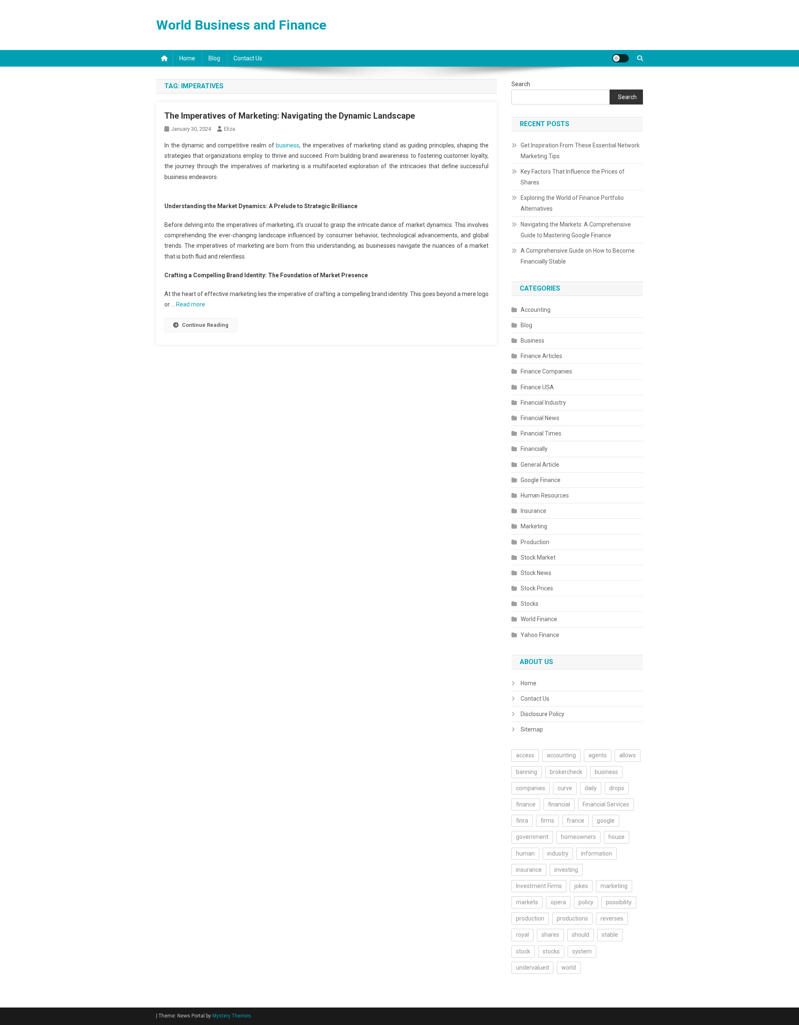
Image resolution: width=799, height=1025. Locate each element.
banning (526, 772)
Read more (190, 304)
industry (557, 853)
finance (526, 804)
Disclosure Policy (542, 714)
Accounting (536, 309)
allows (627, 755)
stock (523, 951)
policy (585, 902)
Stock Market (538, 557)
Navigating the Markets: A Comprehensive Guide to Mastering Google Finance (576, 230)
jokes (581, 886)
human (525, 853)
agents (597, 755)
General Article (540, 464)
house (616, 836)
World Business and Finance (241, 25)
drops (616, 788)
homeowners (578, 836)
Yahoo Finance (540, 635)
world (568, 967)
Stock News (536, 573)
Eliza (229, 129)
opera (558, 902)
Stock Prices (537, 588)
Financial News (540, 418)
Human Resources (545, 495)
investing (566, 869)
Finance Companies (546, 371)
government (532, 836)
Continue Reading (205, 325)
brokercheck (566, 772)
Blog (214, 58)
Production (535, 542)
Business (532, 340)
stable (610, 934)
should (580, 934)
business (287, 145)
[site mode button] (620, 58)
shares (550, 934)
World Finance (539, 619)
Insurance (533, 511)
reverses (611, 918)
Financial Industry (543, 402)
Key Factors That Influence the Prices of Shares (573, 177)
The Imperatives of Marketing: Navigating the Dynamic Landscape (289, 116)
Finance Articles (541, 356)
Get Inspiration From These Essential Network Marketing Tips (580, 150)
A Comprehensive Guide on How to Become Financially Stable (578, 256)
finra (522, 820)
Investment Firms (539, 886)
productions (572, 918)
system (582, 951)
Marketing (534, 526)
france (575, 820)
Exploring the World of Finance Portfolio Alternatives (572, 203)
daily (591, 788)
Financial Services (606, 804)
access (525, 755)
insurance (529, 869)
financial (559, 804)
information (596, 853)
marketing (614, 886)
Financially (534, 448)
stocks (551, 951)
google (606, 820)
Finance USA (537, 387)
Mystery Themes (231, 1016)
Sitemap (532, 729)
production (530, 918)
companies (530, 788)
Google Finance (541, 480)
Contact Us (247, 58)
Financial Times (541, 433)
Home (187, 58)
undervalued (532, 967)
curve (565, 788)
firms (547, 820)
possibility (619, 902)
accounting (561, 755)
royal (522, 934)
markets (527, 902)
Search (520, 84)
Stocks (529, 603)
